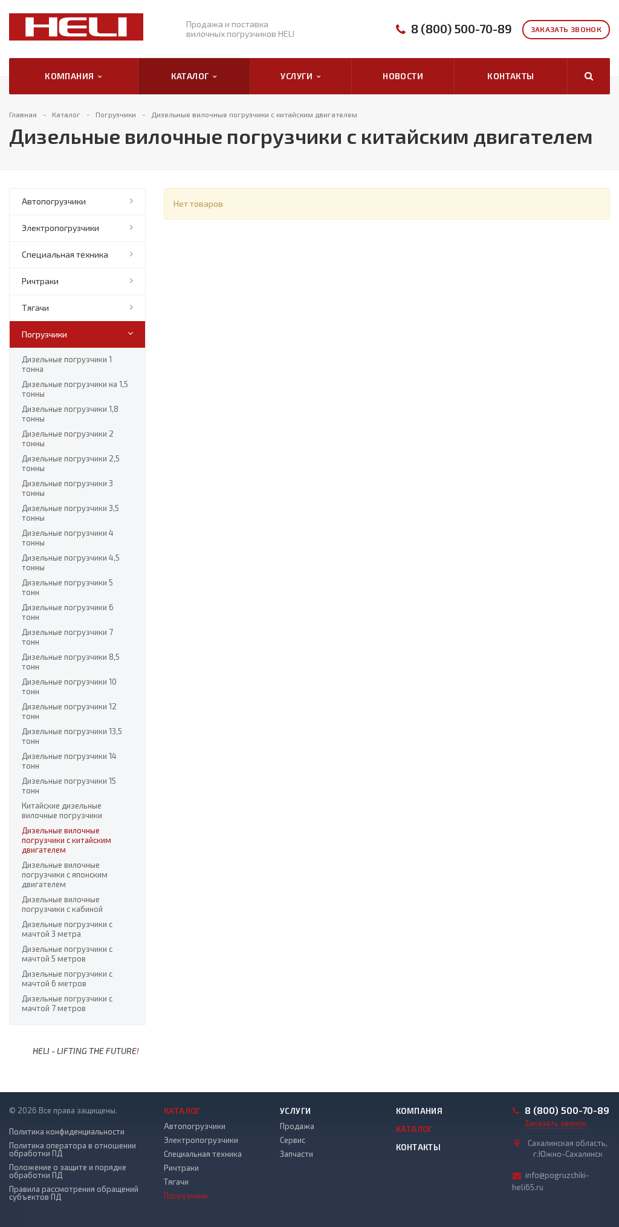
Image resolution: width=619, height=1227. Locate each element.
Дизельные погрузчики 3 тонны (67, 488)
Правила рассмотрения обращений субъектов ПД (73, 1193)
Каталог (192, 76)
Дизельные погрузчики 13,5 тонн (72, 736)
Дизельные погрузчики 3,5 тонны (70, 512)
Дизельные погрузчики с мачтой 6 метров (67, 978)
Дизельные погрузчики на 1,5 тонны (75, 389)
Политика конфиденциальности (67, 1132)
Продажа (297, 1126)
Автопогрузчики (54, 201)
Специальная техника (65, 254)
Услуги (298, 76)
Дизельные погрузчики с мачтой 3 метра (67, 929)
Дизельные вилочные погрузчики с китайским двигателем (66, 839)
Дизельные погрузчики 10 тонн (69, 686)
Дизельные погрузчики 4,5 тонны (71, 562)
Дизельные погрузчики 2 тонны (68, 438)
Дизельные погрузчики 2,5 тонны (71, 463)
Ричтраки (40, 281)
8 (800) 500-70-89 (461, 28)
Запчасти (296, 1154)
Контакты (510, 76)
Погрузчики (44, 334)
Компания (71, 76)
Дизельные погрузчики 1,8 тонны (70, 413)
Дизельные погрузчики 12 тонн (69, 711)
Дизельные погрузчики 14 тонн (69, 760)
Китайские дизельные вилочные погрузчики (62, 810)
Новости (403, 76)
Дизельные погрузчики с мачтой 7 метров (67, 1003)
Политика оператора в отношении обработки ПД (72, 1149)
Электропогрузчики (60, 228)
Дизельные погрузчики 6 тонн (68, 612)
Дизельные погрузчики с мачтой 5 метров (67, 953)
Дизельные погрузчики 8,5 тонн (71, 661)
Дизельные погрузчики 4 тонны (68, 537)
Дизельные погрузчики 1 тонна (67, 364)
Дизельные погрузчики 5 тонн (67, 587)
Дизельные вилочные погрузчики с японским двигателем (65, 874)
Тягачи (35, 307)
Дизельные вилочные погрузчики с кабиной (62, 904)
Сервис (292, 1140)
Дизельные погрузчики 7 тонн (67, 636)
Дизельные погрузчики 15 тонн (69, 785)
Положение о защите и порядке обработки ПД (67, 1171)
